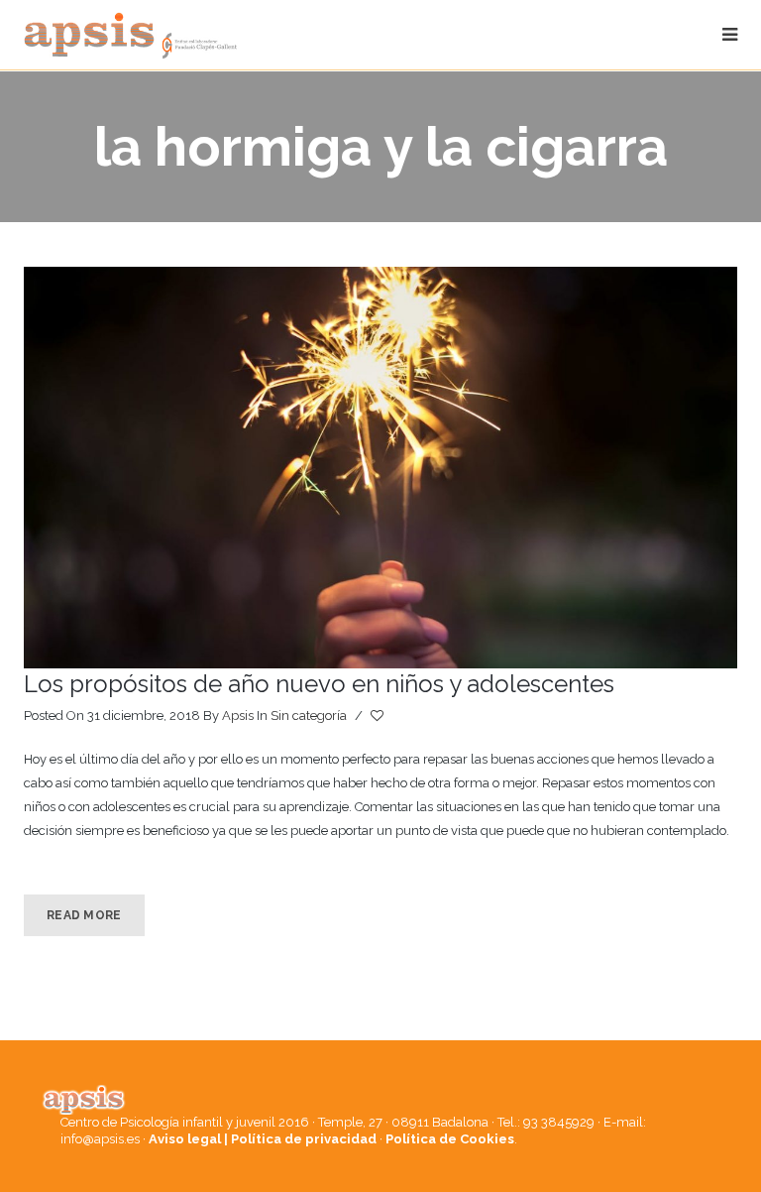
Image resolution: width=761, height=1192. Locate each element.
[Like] (378, 716)
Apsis (238, 715)
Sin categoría (309, 715)
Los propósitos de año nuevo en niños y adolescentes (319, 683)
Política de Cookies (449, 1139)
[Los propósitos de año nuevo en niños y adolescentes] (380, 467)
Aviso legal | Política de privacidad (263, 1139)
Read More (84, 915)
